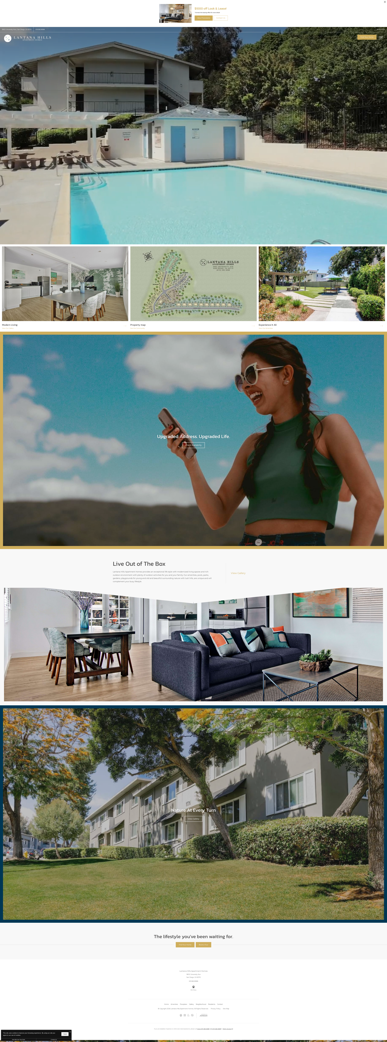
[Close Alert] (385, 2)
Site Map (226, 1009)
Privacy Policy (216, 1009)
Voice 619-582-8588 (203, 1029)
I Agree (65, 1034)
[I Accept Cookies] (70, 1032)
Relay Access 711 (228, 1029)
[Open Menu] (381, 37)
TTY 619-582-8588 (215, 1029)
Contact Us (54, 1039)
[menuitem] (166, 1004)
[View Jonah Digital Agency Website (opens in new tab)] (203, 1015)
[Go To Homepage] (27, 38)
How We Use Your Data (18, 1039)
